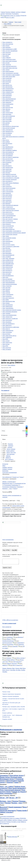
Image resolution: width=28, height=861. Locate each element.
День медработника (8, 263)
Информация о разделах (11, 729)
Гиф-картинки (11, 454)
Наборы (8, 456)
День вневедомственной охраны (11, 310)
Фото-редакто (9, 459)
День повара (6, 303)
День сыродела (6, 250)
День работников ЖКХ (8, 76)
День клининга (6, 224)
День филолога (6, 97)
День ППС (5, 145)
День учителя (6, 292)
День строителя (6, 286)
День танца (5, 236)
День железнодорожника (9, 284)
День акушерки (6, 80)
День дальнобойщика (8, 282)
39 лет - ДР (4, 798)
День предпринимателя (9, 99)
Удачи (21, 477)
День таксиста (6, 64)
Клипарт (10, 447)
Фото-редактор (6, 627)
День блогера (6, 248)
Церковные (20, 642)
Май (21, 668)
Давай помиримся (15, 807)
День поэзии (6, 62)
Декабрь (4, 671)
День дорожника (7, 320)
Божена (15, 801)
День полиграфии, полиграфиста (11, 231)
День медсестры (7, 85)
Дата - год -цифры (6, 786)
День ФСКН (5, 56)
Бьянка (8, 803)
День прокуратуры (7, 44)
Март (13, 668)
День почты (5, 140)
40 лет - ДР (13, 798)
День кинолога (6, 251)
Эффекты (8, 457)
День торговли (6, 135)
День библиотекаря (7, 100)
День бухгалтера (7, 196)
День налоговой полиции (9, 61)
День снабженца (7, 337)
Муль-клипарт (21, 658)
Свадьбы (15, 646)
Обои (3, 465)
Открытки (23, 15)
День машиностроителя (9, 174)
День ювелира (6, 47)
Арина (15, 488)
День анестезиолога (8, 298)
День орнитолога (7, 212)
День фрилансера (7, 87)
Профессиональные (8, 641)
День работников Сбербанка (10, 183)
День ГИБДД (6, 111)
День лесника (6, 172)
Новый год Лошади (19, 792)
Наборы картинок (12, 663)
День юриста (6, 328)
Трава (16, 782)
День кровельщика (7, 104)
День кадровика (7, 95)
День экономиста (7, 181)
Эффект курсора (6, 812)
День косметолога (7, 220)
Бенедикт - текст (7, 488)
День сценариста (7, 42)
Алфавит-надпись (7, 467)
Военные (20, 637)
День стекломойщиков (9, 215)
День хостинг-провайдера (9, 50)
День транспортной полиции (10, 210)
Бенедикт (20, 487)
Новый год (16, 477)
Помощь (8, 821)
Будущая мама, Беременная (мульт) (11, 778)
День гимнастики (7, 316)
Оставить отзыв (15, 821)
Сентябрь (12, 670)
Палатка (10, 782)
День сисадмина (7, 133)
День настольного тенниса (10, 219)
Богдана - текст (5, 801)
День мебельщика (7, 265)
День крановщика (7, 241)
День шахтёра (6, 287)
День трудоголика (7, 112)
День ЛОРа (5, 164)
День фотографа (7, 117)
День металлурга (7, 143)
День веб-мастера (7, 217)
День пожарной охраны (9, 238)
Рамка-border (22, 810)
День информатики (7, 330)
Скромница (4, 775)
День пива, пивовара (8, 258)
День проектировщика (8, 188)
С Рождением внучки (19, 483)
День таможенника (7, 308)
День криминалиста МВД (9, 49)
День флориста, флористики (10, 126)
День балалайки (6, 253)
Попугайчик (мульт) (17, 775)
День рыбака (6, 141)
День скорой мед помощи (9, 234)
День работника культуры (9, 68)
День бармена (6, 203)
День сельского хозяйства (10, 318)
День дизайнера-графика (9, 150)
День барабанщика (7, 147)
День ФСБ (5, 339)
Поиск (3, 17)
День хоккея (5, 341)
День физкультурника (8, 280)
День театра (5, 69)
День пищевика (6, 322)
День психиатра (6, 296)
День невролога (6, 325)
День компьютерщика (8, 208)
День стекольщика (7, 191)
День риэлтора (6, 347)
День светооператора (8, 116)
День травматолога (7, 92)
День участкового (7, 189)
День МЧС (5, 346)
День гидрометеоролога (9, 66)
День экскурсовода (8, 214)
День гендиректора (7, 160)
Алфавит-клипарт (7, 469)
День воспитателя (7, 159)
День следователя (7, 129)
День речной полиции (8, 128)
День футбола (6, 334)
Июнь (24, 668)
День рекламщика (7, 304)
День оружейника (7, 155)
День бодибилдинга (8, 275)
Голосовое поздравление (9, 472)
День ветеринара (7, 279)
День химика (6, 105)
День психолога (6, 198)
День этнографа (6, 119)
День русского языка (8, 244)
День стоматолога (7, 207)
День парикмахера (7, 153)
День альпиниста (7, 270)
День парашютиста (7, 131)
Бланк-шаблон (10, 450)
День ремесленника (8, 71)
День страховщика (7, 294)
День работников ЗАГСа (9, 335)
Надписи (10, 445)
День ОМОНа (6, 291)
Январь (4, 668)
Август (8, 670)
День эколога (6, 243)
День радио (5, 83)
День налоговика (7, 195)
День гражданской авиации (10, 205)
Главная (3, 12)
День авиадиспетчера (8, 301)
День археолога (6, 272)
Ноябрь (23, 670)
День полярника (7, 93)
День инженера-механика (9, 311)
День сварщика (6, 102)
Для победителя (6, 477)
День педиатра (6, 193)
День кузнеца (6, 184)
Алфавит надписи (16, 12)
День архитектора (7, 107)
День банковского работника (10, 327)
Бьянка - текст (17, 803)
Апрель (17, 668)
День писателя (6, 52)
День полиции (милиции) (9, 179)
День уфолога (6, 109)
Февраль (9, 668)
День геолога (6, 239)
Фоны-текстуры (11, 452)
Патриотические (7, 642)
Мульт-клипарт (11, 449)
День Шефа (5, 299)
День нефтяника (6, 171)
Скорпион (3, 809)
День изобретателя (7, 260)
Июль (3, 670)
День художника (7, 332)
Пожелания (10, 644)
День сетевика (6, 349)
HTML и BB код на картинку (10, 620)
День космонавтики (8, 226)
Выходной (3, 807)
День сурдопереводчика (9, 315)
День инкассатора (7, 267)
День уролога (6, 289)
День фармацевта (7, 90)
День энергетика (7, 342)
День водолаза (6, 81)
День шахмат (6, 123)
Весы (25, 807)
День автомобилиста (8, 323)
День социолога (7, 186)
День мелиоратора (7, 262)
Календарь (9, 13)
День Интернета (7, 165)
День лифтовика (7, 202)
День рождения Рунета (9, 222)
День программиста (8, 152)
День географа (6, 274)
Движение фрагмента (8, 810)
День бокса (5, 124)
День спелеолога (7, 268)
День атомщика (6, 162)
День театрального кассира (10, 73)
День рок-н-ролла (7, 227)
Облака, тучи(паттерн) (8, 481)
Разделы (7, 12)
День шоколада (6, 114)
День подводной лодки (9, 59)
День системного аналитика (10, 157)
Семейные (10, 637)
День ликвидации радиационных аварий (14, 232)
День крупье (5, 344)
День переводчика (7, 167)
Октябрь (18, 670)
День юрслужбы (7, 121)
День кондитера (7, 78)
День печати (5, 45)
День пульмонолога (7, 88)
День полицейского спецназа (10, 177)
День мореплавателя (8, 255)
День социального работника (10, 246)
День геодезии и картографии (11, 75)
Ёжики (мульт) (5, 777)
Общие (9, 639)
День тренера (6, 313)
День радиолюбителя (8, 229)
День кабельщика (7, 306)
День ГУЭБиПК (6, 57)
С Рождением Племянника (10, 485)
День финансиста (7, 148)
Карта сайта (3, 820)
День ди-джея (6, 54)
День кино (5, 277)
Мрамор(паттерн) (7, 483)
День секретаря (6, 169)
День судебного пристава (9, 176)
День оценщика (6, 200)
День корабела (6, 256)
